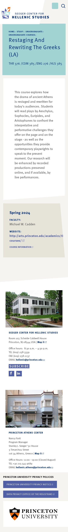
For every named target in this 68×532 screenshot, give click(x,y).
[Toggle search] (63, 5)
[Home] (20, 12)
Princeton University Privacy (29, 484)
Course (21, 247)
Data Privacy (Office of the (30, 494)
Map (40, 342)
